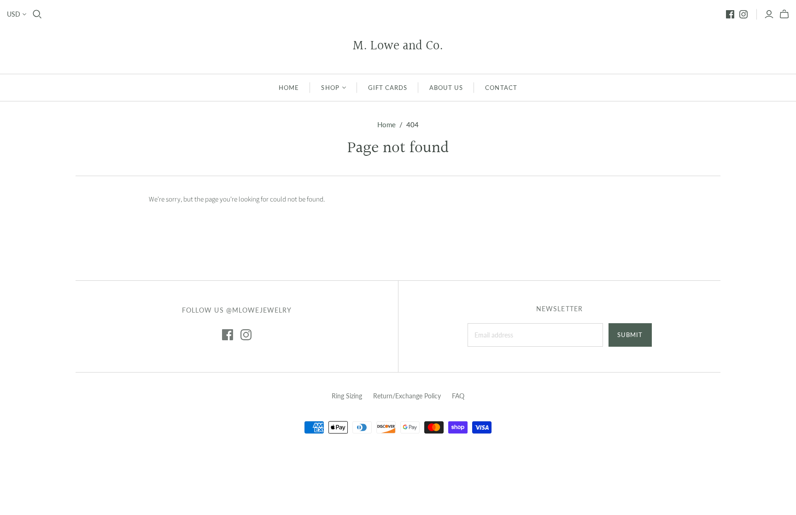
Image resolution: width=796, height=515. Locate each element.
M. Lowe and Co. (398, 46)
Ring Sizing (347, 396)
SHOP (330, 87)
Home (386, 124)
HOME (289, 87)
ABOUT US (446, 87)
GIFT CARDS (387, 87)
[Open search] (37, 14)
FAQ (458, 396)
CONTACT (501, 87)
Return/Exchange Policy (407, 396)
